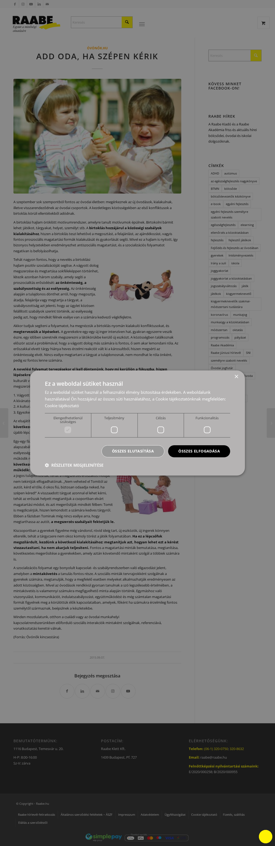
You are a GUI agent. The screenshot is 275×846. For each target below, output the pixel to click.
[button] (74, 465)
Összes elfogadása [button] (199, 451)
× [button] (236, 377)
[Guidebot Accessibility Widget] (265, 836)
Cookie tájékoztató (62, 405)
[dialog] (137, 423)
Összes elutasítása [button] (133, 451)
